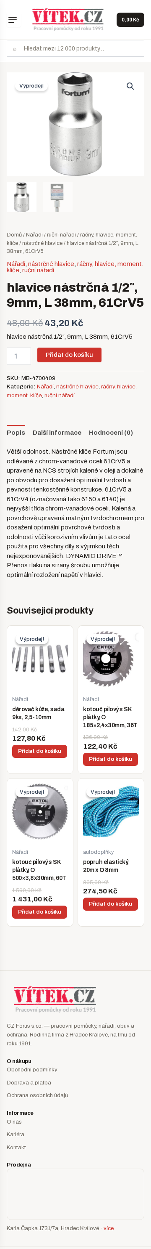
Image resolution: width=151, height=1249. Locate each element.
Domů (14, 235)
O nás (14, 1122)
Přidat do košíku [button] (39, 751)
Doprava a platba (29, 1083)
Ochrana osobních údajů (37, 1095)
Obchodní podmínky (32, 1070)
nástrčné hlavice (42, 243)
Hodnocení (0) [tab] (111, 432)
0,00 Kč (130, 20)
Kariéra (15, 1134)
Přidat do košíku (69, 354)
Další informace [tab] (57, 432)
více (109, 1228)
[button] (130, 86)
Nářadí (34, 235)
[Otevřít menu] (14, 20)
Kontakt (16, 1148)
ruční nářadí (61, 235)
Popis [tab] (16, 432)
